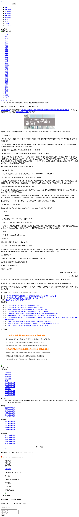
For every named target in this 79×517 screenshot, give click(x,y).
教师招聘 (8, 11)
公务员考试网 (5, 110)
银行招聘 (8, 15)
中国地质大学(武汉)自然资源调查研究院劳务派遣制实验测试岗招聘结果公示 (34, 313)
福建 (6, 51)
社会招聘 (8, 379)
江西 (6, 95)
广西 (6, 55)
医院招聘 (8, 13)
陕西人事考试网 (10, 443)
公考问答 (8, 25)
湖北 (6, 71)
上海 (6, 39)
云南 (6, 79)
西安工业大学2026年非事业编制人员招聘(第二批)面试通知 (28, 325)
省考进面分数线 (21, 342)
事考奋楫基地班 (19, 356)
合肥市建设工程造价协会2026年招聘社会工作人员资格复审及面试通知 (32, 315)
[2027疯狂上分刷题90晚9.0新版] (1, 365)
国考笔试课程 (10, 352)
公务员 (7, 23)
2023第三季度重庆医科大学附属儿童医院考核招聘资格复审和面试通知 (45, 110)
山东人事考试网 (10, 423)
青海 (6, 89)
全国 (6, 35)
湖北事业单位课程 (34, 352)
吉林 (6, 49)
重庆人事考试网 (25, 300)
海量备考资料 (44, 349)
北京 (6, 37)
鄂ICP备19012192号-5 (27, 452)
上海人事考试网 (10, 391)
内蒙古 (7, 97)
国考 (6, 19)
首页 (6, 7)
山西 (6, 63)
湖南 (6, 69)
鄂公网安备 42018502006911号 (13, 457)
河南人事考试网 (10, 428)
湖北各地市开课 (42, 359)
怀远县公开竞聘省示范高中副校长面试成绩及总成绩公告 (27, 309)
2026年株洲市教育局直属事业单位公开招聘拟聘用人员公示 (28, 311)
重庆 (6, 77)
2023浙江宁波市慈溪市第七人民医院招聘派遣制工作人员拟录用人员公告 (31, 296)
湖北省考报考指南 (11, 345)
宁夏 (6, 85)
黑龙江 (7, 65)
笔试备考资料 (40, 335)
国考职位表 (23, 339)
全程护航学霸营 (19, 359)
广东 (6, 53)
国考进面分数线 (39, 342)
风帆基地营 (9, 359)
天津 (6, 59)
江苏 (6, 43)
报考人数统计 (22, 345)
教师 (6, 381)
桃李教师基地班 (30, 356)
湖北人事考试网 (10, 435)
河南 (6, 73)
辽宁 (6, 93)
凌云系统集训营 (30, 359)
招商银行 (8, 389)
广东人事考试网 (10, 412)
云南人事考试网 (10, 395)
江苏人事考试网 (10, 385)
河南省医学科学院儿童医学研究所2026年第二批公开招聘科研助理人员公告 (33, 323)
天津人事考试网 (10, 416)
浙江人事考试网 (10, 383)
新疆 (6, 87)
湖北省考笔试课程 (21, 352)
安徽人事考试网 (10, 387)
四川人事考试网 (10, 439)
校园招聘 (8, 377)
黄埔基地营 (9, 356)
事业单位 (8, 9)
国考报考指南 (32, 345)
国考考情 (30, 342)
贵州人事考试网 (10, 441)
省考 (6, 21)
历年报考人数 (42, 345)
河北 (6, 61)
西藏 (6, 83)
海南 (6, 57)
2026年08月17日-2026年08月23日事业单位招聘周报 (25, 307)
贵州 (6, 81)
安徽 (6, 47)
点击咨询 (8, 469)
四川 (6, 75)
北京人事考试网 (10, 408)
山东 (6, 41)
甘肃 (6, 67)
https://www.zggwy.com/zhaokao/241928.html (22, 292)
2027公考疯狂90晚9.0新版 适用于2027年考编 (22, 349)
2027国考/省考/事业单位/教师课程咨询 (20, 335)
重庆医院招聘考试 (22, 112)
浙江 (6, 45)
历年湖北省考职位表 (12, 339)
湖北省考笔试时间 (34, 339)
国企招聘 (8, 17)
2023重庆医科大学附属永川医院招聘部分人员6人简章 (25, 298)
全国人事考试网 (10, 393)
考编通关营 (40, 356)
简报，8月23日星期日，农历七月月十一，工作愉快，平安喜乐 (29, 321)
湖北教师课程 (45, 352)
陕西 (6, 91)
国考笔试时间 (45, 339)
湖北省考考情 (10, 342)
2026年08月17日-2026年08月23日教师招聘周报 (24, 305)
